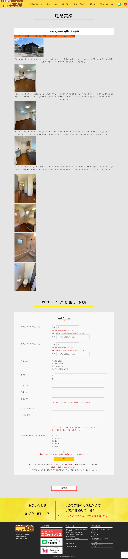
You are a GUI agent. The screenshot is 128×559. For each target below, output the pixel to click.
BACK (64, 488)
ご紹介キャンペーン (71, 546)
